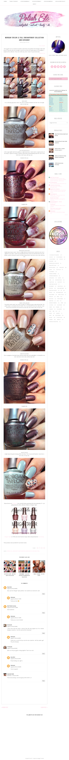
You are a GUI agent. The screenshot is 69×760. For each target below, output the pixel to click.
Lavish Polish (60, 286)
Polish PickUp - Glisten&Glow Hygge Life (57, 213)
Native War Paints (60, 288)
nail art (50, 317)
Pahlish (50, 292)
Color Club (58, 269)
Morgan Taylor (8, 536)
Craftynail (9, 646)
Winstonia (51, 300)
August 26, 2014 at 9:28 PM (12, 588)
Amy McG (9, 587)
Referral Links (42, 53)
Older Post (43, 707)
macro (50, 313)
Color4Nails (51, 271)
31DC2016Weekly (59, 257)
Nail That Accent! (54, 177)
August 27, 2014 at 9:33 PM (12, 648)
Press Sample (42, 45)
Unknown (13, 597)
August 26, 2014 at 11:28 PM (12, 607)
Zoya (58, 300)
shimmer (51, 319)
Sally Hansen (51, 294)
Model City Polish (54, 197)
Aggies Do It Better (55, 189)
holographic (59, 309)
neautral (37, 551)
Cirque (50, 269)
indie (50, 311)
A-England (51, 261)
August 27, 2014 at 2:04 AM (12, 626)
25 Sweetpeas (53, 182)
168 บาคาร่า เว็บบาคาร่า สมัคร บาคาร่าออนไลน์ (57, 206)
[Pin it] (44, 548)
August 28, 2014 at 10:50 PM (16, 666)
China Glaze (61, 267)
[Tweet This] (37, 548)
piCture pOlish (59, 317)
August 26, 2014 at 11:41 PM (16, 598)
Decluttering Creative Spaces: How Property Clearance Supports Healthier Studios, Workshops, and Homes (58, 179)
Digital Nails (51, 277)
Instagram (14, 503)
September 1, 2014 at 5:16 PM (12, 675)
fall (11, 551)
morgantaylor (30, 551)
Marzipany (52, 211)
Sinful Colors (61, 294)
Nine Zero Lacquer (53, 290)
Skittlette (51, 296)
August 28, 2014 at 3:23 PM (16, 658)
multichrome (58, 315)
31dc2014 (61, 259)
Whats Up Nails (60, 298)
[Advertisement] (58, 334)
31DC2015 (51, 257)
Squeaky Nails (10, 674)
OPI (61, 290)
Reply (43, 593)
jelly (56, 311)
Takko (58, 296)
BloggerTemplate (41, 758)
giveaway (57, 307)
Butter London (52, 267)
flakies (50, 307)
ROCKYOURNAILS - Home (56, 201)
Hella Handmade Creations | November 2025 (56, 187)
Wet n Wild (51, 298)
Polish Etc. (31, 758)
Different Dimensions (53, 275)
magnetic (58, 313)
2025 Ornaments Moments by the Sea (58, 183)
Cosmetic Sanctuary (55, 185)
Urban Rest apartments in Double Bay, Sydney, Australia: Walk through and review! (58, 191)
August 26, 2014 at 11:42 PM (16, 617)
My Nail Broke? (53, 202)
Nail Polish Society (11, 606)
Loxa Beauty (41, 536)
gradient (51, 309)
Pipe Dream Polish (59, 292)
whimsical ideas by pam (53, 321)
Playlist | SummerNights (55, 209)
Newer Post (5, 707)
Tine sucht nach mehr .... (56, 208)
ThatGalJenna (53, 194)
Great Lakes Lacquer (53, 284)
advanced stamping (53, 302)
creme (8, 551)
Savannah (9, 624)
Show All (66, 214)
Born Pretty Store (52, 265)
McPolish (51, 288)
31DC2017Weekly (52, 259)
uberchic (59, 319)
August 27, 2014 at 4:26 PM (16, 638)
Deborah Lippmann (52, 273)
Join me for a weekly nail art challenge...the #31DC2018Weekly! (58, 91)
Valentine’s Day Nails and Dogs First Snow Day (57, 199)
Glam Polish (51, 282)
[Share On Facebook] (40, 548)
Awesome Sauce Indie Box (54, 263)
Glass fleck (60, 282)
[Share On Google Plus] (42, 548)
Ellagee (59, 277)
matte (50, 315)
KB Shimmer (51, 286)
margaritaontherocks (19, 551)
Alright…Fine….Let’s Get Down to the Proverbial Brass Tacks (57, 196)
